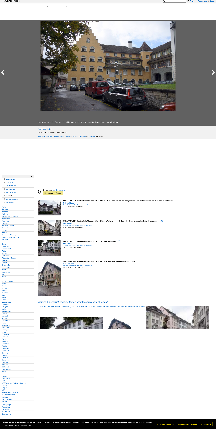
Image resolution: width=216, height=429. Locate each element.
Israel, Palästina (7, 281)
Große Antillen (7, 267)
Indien (4, 269)
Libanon (5, 300)
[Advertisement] (79, 14)
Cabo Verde (6, 242)
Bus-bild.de (9, 182)
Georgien (5, 262)
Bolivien (4, 232)
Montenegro (6, 320)
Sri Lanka (5, 364)
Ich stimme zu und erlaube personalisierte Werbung (177, 424)
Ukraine (4, 385)
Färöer (4, 251)
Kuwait (4, 297)
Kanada (4, 290)
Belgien (4, 230)
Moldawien (5, 316)
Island (4, 279)
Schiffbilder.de (10, 189)
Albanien (5, 212)
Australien (5, 223)
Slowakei (5, 358)
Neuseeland (6, 325)
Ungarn (4, 388)
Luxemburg (6, 304)
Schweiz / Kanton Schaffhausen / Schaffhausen (77, 205)
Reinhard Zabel (45, 129)
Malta (4, 309)
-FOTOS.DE (11, 1)
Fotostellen (6, 407)
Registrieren (202, 1)
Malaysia (5, 307)
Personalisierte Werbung (25, 425)
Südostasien (6, 369)
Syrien (4, 371)
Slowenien (5, 360)
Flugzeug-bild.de (11, 192)
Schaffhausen (91, 136)
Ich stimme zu (206, 424)
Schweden (5, 351)
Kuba (4, 295)
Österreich (5, 334)
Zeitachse (5, 409)
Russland (5, 346)
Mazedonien (6, 311)
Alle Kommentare (59, 190)
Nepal (4, 323)
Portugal (5, 341)
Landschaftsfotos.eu (12, 199)
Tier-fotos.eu (10, 202)
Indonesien (6, 272)
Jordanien (5, 288)
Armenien (5, 221)
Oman (4, 332)
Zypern (4, 402)
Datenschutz (6, 414)
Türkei (4, 381)
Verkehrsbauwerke (8, 395)
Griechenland (6, 265)
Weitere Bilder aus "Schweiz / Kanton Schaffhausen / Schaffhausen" (73, 301)
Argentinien (6, 219)
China (4, 244)
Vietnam (5, 397)
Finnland (5, 253)
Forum (192, 1)
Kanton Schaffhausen (79, 136)
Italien (4, 283)
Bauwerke (5, 228)
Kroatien (5, 293)
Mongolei (5, 318)
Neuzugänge (6, 405)
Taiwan (4, 374)
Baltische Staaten (8, 225)
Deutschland (6, 249)
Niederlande (6, 327)
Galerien (5, 260)
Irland (4, 276)
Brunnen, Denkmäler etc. (11, 237)
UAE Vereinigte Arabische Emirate (14, 383)
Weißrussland (7, 399)
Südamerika (6, 367)
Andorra (5, 214)
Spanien (5, 362)
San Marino (6, 348)
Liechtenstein (6, 302)
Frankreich (5, 256)
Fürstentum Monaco (9, 258)
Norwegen (5, 330)
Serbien (4, 355)
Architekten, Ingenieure (10, 216)
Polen (4, 339)
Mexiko (4, 313)
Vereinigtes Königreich (10, 392)
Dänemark (5, 246)
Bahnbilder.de (10, 179)
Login (212, 1)
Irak (3, 274)
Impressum (6, 412)
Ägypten (5, 209)
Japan (4, 286)
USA (3, 390)
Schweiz (68, 136)
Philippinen (6, 337)
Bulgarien (5, 239)
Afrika (4, 207)
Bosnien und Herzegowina (11, 235)
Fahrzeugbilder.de (11, 186)
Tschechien (6, 378)
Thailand (5, 376)
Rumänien (5, 344)
